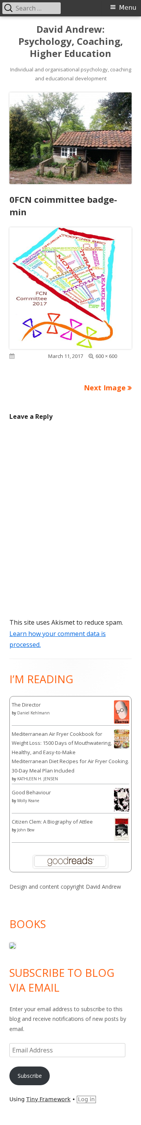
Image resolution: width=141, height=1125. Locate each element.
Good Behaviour (31, 792)
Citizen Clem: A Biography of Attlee (52, 821)
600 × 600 (106, 356)
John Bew (25, 830)
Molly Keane (28, 800)
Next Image (105, 387)
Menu (127, 7)
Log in (86, 1099)
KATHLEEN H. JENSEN (37, 778)
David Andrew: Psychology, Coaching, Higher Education (70, 41)
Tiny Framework (48, 1099)
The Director (26, 704)
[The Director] (121, 711)
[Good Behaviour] (121, 799)
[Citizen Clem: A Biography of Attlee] (121, 828)
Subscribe (30, 1075)
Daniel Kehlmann (33, 713)
